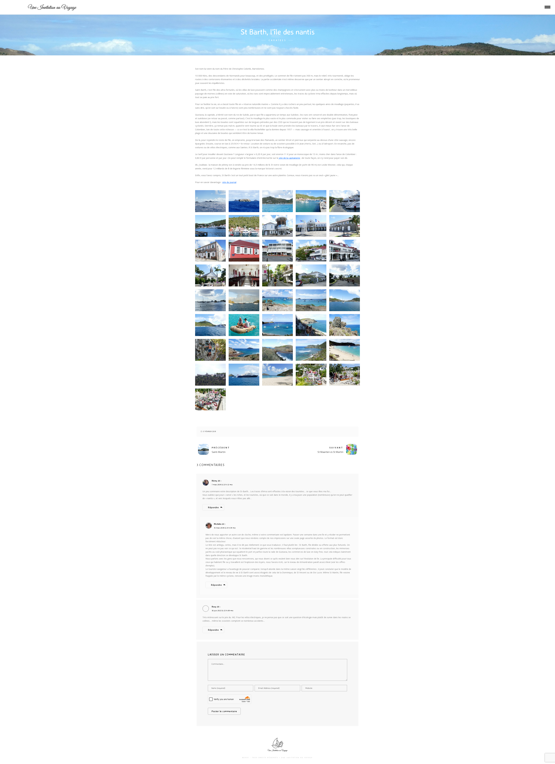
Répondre (213, 507)
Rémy (214, 480)
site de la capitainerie (289, 157)
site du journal (229, 182)
